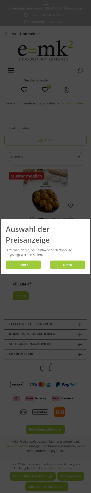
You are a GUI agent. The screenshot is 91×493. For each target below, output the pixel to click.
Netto (67, 265)
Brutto (23, 265)
